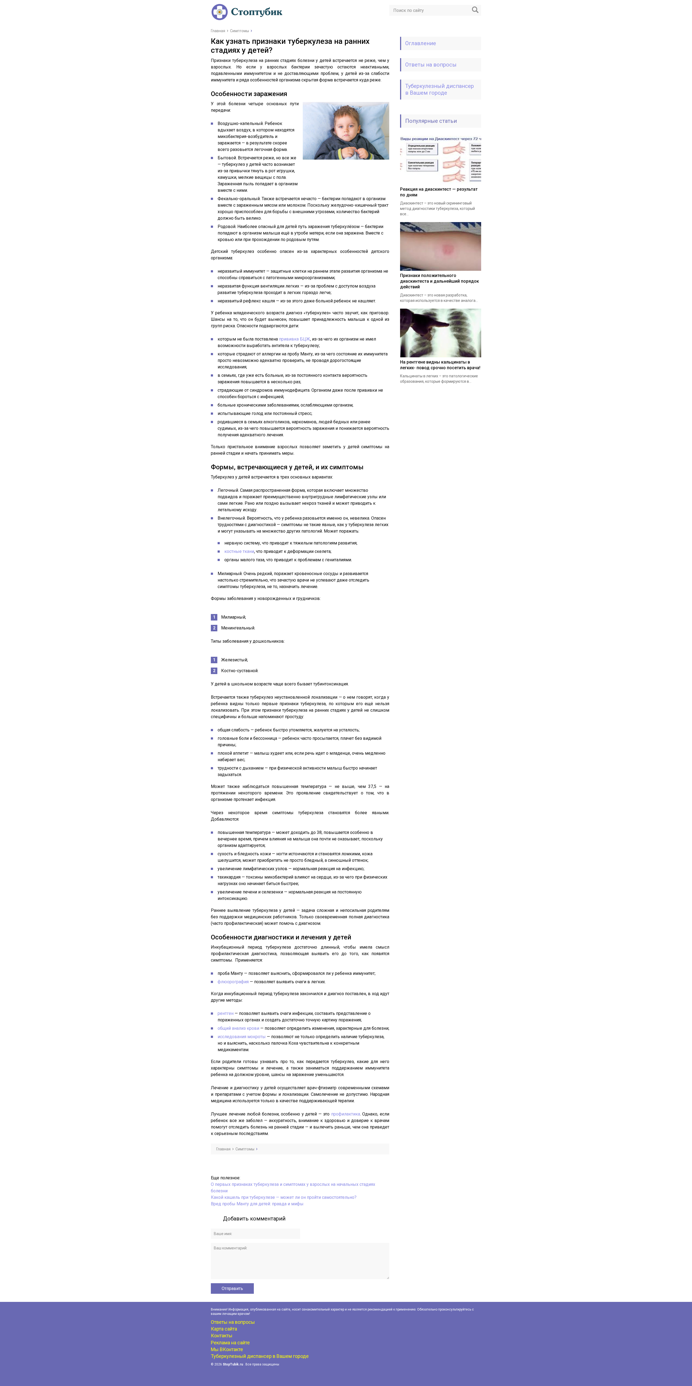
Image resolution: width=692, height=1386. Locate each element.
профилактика (345, 1114)
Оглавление (420, 43)
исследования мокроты (242, 1036)
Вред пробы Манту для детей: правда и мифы (257, 1203)
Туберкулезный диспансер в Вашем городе (439, 89)
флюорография (234, 981)
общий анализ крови (238, 1028)
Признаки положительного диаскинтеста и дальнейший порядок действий (439, 281)
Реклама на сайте (230, 1342)
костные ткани (239, 551)
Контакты (221, 1335)
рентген (226, 1013)
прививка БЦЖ (294, 339)
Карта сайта (224, 1329)
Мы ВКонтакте (227, 1349)
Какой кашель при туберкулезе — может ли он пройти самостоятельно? (284, 1197)
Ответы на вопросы (431, 64)
